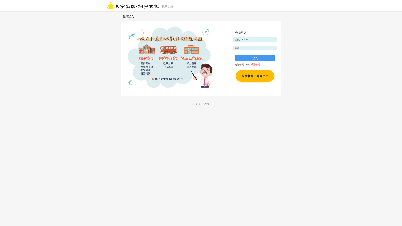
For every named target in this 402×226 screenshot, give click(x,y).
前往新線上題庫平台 (255, 76)
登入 (255, 58)
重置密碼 (255, 64)
